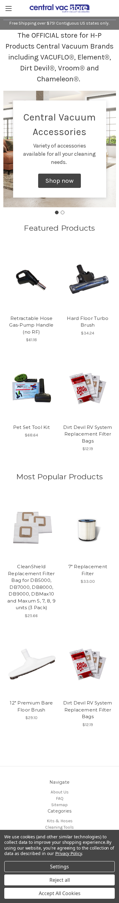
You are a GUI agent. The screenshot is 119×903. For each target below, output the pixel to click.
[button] (59, 181)
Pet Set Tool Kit (31, 427)
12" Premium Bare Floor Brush (31, 706)
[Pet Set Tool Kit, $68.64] (31, 388)
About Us (60, 792)
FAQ (59, 798)
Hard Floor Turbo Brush (87, 321)
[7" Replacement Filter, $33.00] (88, 527)
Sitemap (59, 804)
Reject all (59, 880)
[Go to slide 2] (62, 212)
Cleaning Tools (59, 827)
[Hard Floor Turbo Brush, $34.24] (88, 279)
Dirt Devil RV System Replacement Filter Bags (87, 434)
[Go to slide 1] (57, 212)
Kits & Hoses (60, 820)
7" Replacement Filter (87, 570)
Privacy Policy (68, 853)
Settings (59, 866)
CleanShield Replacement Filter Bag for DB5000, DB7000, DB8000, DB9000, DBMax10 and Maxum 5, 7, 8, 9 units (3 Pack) (31, 587)
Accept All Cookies (60, 893)
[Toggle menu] (8, 8)
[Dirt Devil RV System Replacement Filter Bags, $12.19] (88, 388)
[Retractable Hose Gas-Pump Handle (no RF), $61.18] (31, 279)
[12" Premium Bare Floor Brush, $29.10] (31, 664)
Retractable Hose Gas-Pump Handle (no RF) (31, 325)
